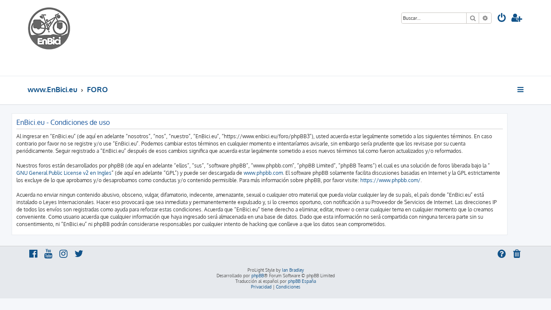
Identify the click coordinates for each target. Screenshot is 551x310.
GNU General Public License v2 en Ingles (63, 173)
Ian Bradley (293, 270)
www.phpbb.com (263, 173)
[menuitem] (502, 19)
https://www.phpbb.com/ (390, 180)
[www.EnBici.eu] (60, 37)
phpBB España (302, 281)
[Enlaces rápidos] (521, 89)
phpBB (257, 275)
